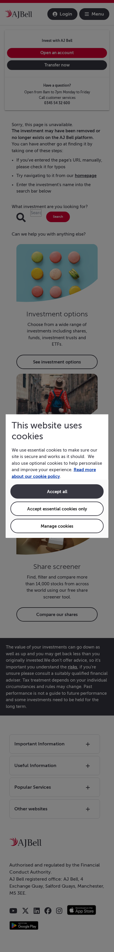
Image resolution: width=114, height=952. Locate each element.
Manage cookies (57, 526)
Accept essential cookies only (57, 508)
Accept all (57, 491)
